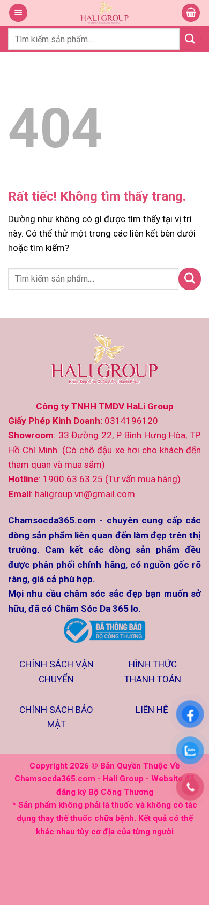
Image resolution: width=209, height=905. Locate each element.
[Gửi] (190, 38)
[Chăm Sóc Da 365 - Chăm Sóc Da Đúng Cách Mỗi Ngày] (105, 13)
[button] (18, 13)
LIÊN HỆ (153, 709)
